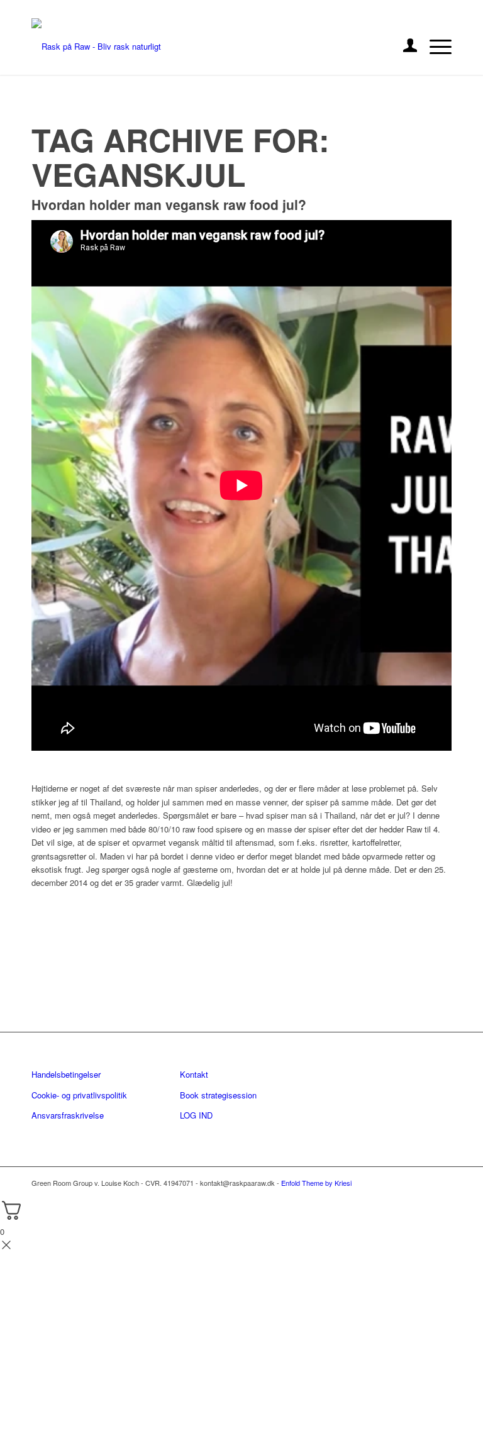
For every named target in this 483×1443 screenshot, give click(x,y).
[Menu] (434, 46)
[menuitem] (404, 46)
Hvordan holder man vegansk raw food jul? (168, 204)
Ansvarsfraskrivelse (67, 1115)
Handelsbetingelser (66, 1074)
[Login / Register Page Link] (404, 46)
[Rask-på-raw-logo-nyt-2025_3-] (96, 46)
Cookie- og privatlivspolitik (79, 1095)
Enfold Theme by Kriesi (316, 1183)
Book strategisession (218, 1095)
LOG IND (196, 1115)
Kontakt (194, 1074)
